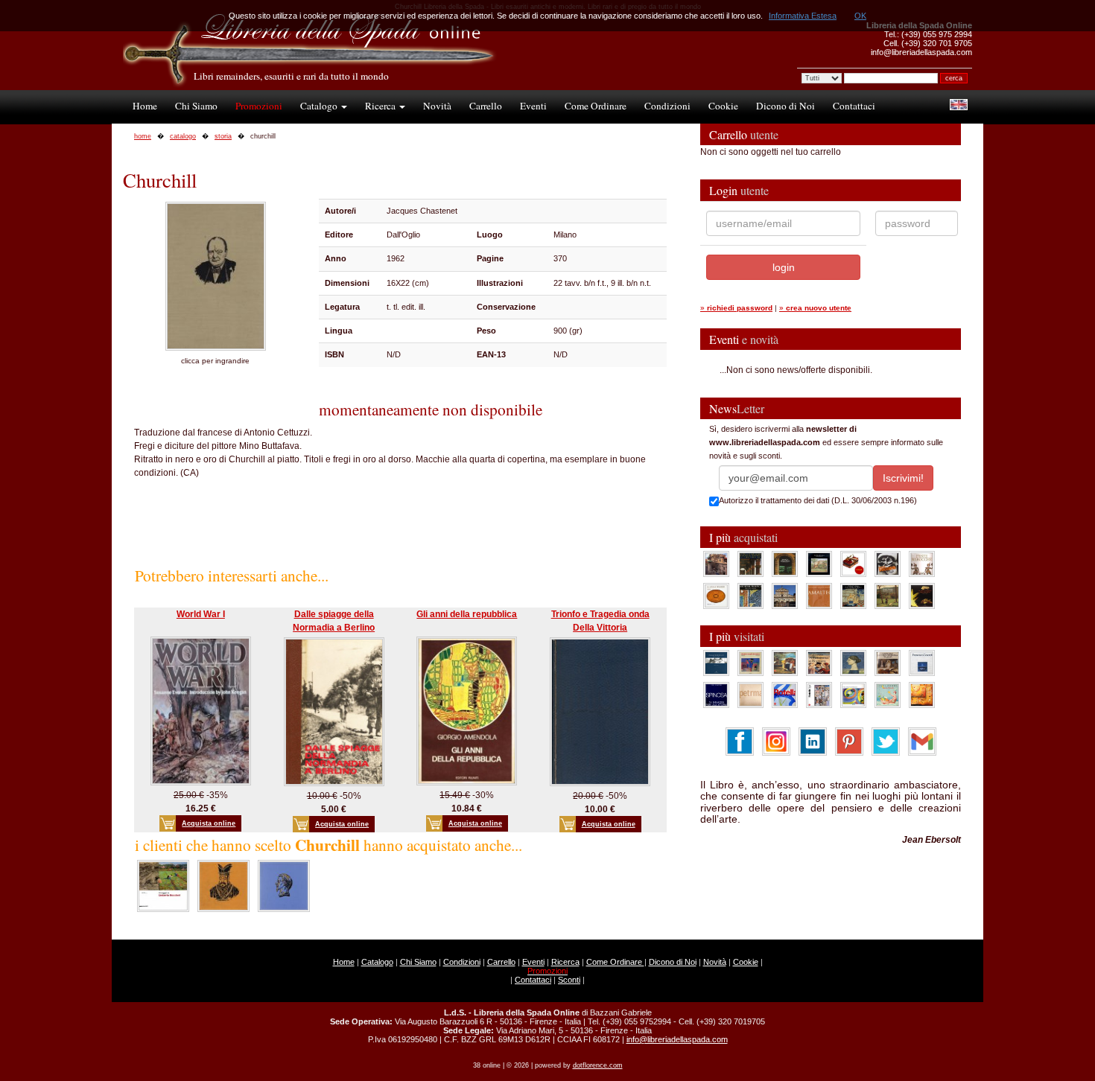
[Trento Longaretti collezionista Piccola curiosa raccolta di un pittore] (853, 662)
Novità (437, 105)
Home (145, 105)
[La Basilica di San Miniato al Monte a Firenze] (785, 595)
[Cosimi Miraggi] (922, 694)
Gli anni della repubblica (466, 614)
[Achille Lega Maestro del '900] (819, 563)
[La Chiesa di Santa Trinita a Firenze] (716, 563)
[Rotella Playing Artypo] (785, 694)
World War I (201, 614)
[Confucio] (223, 885)
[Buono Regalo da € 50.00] (853, 563)
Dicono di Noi (785, 105)
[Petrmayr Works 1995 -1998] (750, 694)
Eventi (533, 105)
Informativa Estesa (803, 15)
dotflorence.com (598, 1065)
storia (223, 136)
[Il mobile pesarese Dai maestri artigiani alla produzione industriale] (716, 595)
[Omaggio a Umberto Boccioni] (163, 885)
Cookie (723, 105)
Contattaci (854, 105)
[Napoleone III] (284, 885)
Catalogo (320, 105)
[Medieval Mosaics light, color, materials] (750, 595)
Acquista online (208, 823)
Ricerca (381, 105)
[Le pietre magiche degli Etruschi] (922, 595)
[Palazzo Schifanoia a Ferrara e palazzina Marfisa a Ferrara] (819, 662)
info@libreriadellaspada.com (677, 1039)
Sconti (569, 979)
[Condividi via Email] (922, 741)
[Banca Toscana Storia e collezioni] (785, 563)
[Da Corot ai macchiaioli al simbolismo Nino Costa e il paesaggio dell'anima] (785, 662)
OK (860, 15)
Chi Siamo (196, 105)
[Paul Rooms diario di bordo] (888, 694)
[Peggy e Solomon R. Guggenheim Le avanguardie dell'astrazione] (853, 694)
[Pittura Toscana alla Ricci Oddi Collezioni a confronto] (888, 595)
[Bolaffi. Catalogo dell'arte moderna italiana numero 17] (888, 662)
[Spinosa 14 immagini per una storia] (716, 694)
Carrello (485, 105)
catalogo (183, 136)
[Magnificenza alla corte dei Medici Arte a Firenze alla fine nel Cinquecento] (853, 595)
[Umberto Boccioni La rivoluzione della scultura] (888, 563)
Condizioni (667, 105)
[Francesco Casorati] (922, 662)
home (142, 136)
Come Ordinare (595, 105)
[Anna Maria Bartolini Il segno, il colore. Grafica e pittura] (716, 662)
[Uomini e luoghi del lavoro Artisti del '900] (750, 662)
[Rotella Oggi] (819, 694)
